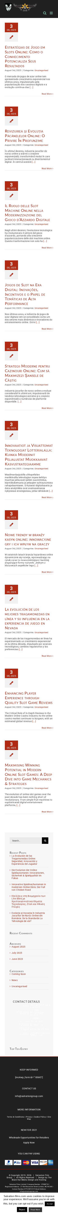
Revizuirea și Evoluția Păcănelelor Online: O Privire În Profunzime (25, 136)
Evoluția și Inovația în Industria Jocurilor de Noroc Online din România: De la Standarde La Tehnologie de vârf (28, 917)
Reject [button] (22, 1209)
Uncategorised (41, 70)
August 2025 (18, 946)
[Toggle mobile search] (45, 13)
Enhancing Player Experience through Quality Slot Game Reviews (29, 698)
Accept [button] (50, 1204)
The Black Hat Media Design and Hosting (32, 1178)
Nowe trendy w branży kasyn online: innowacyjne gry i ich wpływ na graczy (28, 539)
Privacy (29, 1117)
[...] (31, 87)
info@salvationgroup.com (29, 1096)
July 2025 (17, 953)
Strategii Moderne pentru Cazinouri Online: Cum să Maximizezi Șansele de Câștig (27, 373)
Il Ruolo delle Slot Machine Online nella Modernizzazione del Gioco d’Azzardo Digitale (27, 212)
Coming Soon (19, 974)
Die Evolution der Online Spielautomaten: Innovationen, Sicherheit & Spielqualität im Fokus (28, 874)
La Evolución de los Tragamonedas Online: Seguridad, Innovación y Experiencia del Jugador (24, 860)
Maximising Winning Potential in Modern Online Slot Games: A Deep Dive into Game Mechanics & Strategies (28, 774)
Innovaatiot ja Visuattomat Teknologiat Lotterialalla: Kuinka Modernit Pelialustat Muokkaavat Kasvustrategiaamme (29, 454)
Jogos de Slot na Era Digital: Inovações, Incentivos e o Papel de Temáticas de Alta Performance (25, 294)
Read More (47, 94)
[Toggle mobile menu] (51, 13)
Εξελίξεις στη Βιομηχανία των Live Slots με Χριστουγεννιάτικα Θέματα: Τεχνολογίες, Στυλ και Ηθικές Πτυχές (28, 901)
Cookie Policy (40, 1117)
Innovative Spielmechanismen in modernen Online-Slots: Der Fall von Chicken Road (29, 887)
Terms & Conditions (15, 1117)
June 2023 (17, 959)
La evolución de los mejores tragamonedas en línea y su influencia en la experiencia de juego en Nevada (27, 618)
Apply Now (29, 1142)
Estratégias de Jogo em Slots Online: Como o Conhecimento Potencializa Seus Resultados (25, 56)
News (15, 980)
